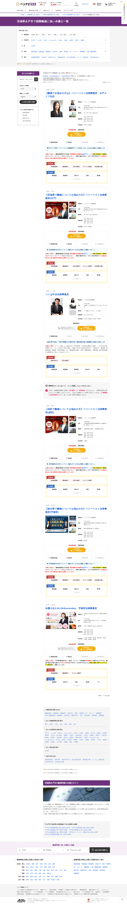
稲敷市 (72, 737)
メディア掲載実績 (38, 892)
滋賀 (40, 873)
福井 (65, 870)
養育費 (66, 51)
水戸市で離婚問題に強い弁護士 (71, 14)
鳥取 (27, 876)
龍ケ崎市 (59, 735)
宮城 (41, 864)
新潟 (48, 870)
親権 (61, 51)
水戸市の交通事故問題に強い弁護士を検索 (57, 827)
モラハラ (75, 51)
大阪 (27, 873)
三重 (40, 870)
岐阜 (31, 870)
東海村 (93, 739)
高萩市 (64, 739)
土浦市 (66, 40)
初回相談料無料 (35, 57)
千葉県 (47, 405)
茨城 (65, 724)
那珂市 (98, 735)
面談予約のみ (52, 57)
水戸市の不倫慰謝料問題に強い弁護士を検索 (58, 834)
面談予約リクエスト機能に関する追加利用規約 (86, 894)
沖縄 (58, 879)
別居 (81, 715)
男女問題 (87, 715)
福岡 (27, 879)
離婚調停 (48, 51)
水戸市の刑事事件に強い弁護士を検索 (80, 830)
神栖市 (82, 40)
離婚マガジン (44, 889)
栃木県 (47, 505)
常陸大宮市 (78, 737)
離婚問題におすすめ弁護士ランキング (35, 894)
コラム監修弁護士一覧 (87, 892)
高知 (61, 876)
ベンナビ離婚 (20, 14)
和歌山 (49, 873)
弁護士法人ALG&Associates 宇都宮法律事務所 (71, 608)
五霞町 (66, 742)
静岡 (35, 870)
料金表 (70, 142)
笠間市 (47, 735)
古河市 (60, 40)
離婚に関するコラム (94, 889)
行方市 (58, 739)
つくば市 (39, 40)
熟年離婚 (94, 715)
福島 (53, 864)
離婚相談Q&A (83, 889)
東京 (46, 724)
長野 (52, 870)
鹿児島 (53, 879)
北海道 (28, 864)
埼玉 (56, 724)
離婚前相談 (34, 51)
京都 (35, 873)
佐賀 (31, 879)
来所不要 (44, 57)
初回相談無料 (49, 759)
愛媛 (56, 876)
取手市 (77, 40)
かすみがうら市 (94, 737)
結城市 (47, 737)
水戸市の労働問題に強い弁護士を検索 (56, 830)
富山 (56, 870)
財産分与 (55, 51)
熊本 (40, 879)
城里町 (87, 739)
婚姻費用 (101, 715)
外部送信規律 (20, 894)
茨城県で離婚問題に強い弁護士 (51, 14)
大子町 (99, 739)
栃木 (75, 724)
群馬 (70, 724)
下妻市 (86, 737)
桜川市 (66, 737)
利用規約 (45, 76)
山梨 (44, 870)
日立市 (45, 40)
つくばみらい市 (49, 739)
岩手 (37, 864)
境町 (71, 742)
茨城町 (75, 739)
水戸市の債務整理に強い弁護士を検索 (56, 832)
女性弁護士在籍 (94, 57)
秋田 (45, 864)
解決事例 (58, 10)
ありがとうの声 (68, 10)
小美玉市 (104, 735)
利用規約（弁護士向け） (71, 889)
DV (70, 51)
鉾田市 (53, 737)
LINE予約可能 (49, 761)
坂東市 (92, 735)
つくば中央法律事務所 (57, 294)
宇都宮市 (53, 505)
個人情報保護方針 (55, 76)
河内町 (53, 742)
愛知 (27, 870)
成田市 (52, 405)
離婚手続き (75, 715)
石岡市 (105, 733)
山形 (49, 864)
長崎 (35, 879)
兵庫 (31, 873)
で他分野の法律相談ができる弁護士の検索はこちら (35, 64)
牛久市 (53, 735)
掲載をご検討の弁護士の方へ (24, 892)
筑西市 (71, 40)
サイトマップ (104, 889)
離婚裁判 (59, 715)
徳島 (48, 876)
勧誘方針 (98, 892)
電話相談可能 (61, 57)
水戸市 (33, 40)
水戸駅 (33, 46)
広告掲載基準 (105, 892)
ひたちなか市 (52, 40)
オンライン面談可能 (82, 57)
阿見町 (47, 742)
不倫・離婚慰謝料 (91, 51)
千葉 (61, 724)
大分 (44, 879)
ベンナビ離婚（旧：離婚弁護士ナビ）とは (27, 889)
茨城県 (47, 89)
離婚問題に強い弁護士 (33, 14)
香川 (52, 876)
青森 (33, 864)
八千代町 (59, 742)
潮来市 (70, 739)
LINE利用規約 (65, 76)
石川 (61, 870)
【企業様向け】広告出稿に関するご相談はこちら (59, 894)
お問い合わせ (76, 892)
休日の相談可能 (71, 57)
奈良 (44, 873)
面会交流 (67, 715)
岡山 (35, 876)
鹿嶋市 (66, 735)
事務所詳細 (54, 142)
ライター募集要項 (49, 892)
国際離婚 (82, 51)
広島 (40, 876)
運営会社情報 (53, 889)
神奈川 (51, 724)
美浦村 (105, 739)
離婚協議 (41, 51)
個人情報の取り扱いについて (63, 892)
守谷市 (86, 735)
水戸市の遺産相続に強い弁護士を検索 (83, 827)
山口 (44, 876)
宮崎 (48, 879)
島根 (31, 876)
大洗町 (81, 739)
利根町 (76, 742)
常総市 (72, 735)
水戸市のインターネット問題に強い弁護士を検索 (83, 832)
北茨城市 (59, 737)
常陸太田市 (78, 735)
